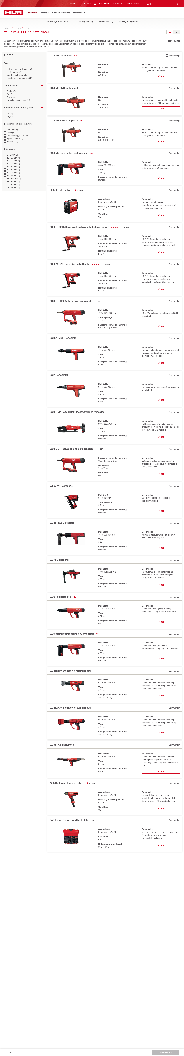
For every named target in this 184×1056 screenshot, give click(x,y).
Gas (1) (10, 94)
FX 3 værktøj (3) (14, 72)
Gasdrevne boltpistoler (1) (18, 75)
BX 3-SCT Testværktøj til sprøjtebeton (71, 448)
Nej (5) (10, 116)
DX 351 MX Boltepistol (62, 522)
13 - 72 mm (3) (13, 166)
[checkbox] (173, 55)
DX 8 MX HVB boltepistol (63, 87)
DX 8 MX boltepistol (60, 55)
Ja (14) (10, 113)
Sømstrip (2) (12, 141)
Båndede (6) (12, 129)
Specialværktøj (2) (15, 138)
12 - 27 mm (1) (13, 158)
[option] (169, 32)
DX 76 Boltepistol (59, 559)
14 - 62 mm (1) (13, 169)
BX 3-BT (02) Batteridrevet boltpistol (70, 300)
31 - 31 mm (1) (13, 181)
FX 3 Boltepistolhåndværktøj (65, 783)
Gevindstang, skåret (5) (17, 135)
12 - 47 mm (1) (13, 163)
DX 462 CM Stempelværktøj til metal (70, 707)
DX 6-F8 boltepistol (60, 596)
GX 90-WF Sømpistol (61, 485)
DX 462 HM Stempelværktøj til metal (70, 670)
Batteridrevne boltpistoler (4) (19, 69)
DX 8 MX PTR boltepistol (63, 120)
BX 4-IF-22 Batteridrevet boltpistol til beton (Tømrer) (79, 226)
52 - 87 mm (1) (13, 187)
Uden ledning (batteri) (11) (18, 100)
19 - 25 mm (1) (13, 175)
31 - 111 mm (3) (14, 178)
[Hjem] (13, 12)
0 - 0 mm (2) (12, 155)
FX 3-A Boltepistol (59, 190)
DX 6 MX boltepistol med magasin (68, 153)
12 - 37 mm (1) (13, 160)
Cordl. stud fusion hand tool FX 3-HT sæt (73, 820)
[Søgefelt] (178, 3)
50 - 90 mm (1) (13, 184)
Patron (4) (11, 97)
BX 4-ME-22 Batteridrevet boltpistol (69, 263)
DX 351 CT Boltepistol (62, 744)
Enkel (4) (10, 132)
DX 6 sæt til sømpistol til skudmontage (71, 633)
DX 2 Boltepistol (58, 374)
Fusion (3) (11, 91)
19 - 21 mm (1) (13, 172)
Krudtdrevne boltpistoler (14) (20, 78)
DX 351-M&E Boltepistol (63, 337)
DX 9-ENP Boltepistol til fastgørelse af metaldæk (77, 411)
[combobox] (162, 3)
